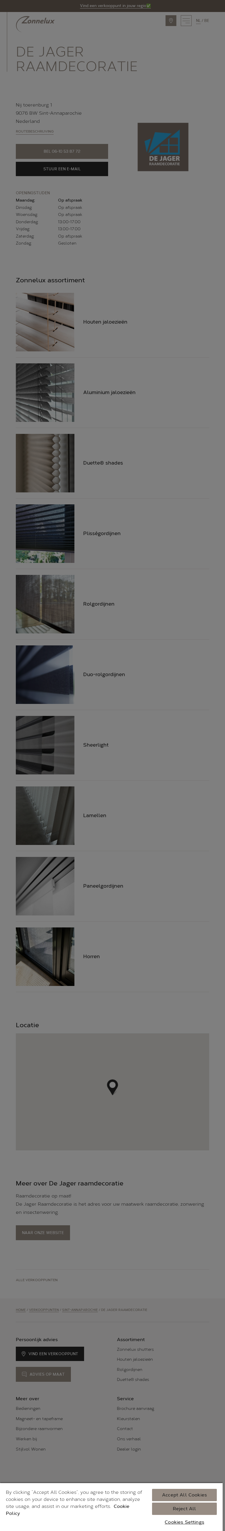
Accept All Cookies (184, 1495)
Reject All (184, 1508)
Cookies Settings (184, 1522)
